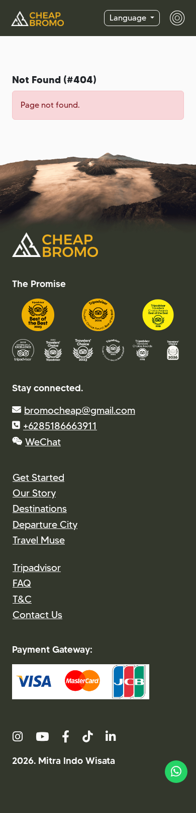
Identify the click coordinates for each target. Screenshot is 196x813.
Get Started (38, 477)
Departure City (45, 524)
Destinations (40, 508)
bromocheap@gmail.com (79, 410)
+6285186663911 (60, 426)
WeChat (43, 442)
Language (129, 18)
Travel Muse (39, 540)
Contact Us (37, 615)
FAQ (22, 583)
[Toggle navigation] (172, 18)
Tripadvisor (37, 568)
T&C (22, 599)
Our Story (34, 493)
